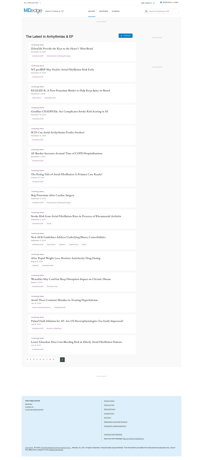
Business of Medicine (54, 328)
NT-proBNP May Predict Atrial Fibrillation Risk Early (62, 69)
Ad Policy (107, 417)
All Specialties (31, 3)
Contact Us (29, 407)
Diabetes (62, 244)
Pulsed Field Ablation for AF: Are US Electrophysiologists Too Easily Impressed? (77, 321)
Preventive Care (52, 286)
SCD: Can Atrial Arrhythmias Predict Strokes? (57, 132)
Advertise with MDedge (113, 434)
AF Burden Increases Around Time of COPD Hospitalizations (66, 153)
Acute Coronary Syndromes (41, 307)
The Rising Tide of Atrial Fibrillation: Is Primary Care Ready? (66, 174)
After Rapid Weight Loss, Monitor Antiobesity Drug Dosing (65, 258)
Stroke (49, 223)
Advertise (28, 404)
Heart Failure (36, 98)
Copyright (29, 447)
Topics (127, 35)
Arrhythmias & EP (54, 11)
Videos (116, 11)
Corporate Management (34, 409)
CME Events (146, 3)
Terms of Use (109, 405)
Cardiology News (37, 45)
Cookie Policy (109, 413)
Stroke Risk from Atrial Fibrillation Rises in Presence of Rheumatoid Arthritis (76, 216)
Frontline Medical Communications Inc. (55, 447)
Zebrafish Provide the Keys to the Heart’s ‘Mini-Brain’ (62, 48)
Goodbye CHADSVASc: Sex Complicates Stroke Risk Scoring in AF (69, 111)
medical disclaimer (56, 450)
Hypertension (73, 244)
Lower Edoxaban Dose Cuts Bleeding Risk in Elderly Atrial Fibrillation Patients (76, 342)
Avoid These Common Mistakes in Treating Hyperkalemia (64, 300)
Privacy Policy (109, 401)
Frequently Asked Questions (115, 426)
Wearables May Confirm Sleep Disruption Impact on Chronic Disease (71, 279)
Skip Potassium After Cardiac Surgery (52, 195)
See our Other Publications (133, 439)
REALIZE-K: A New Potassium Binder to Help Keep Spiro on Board (70, 90)
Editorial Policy (109, 409)
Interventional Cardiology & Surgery (59, 56)
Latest (91, 11)
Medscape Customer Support (115, 422)
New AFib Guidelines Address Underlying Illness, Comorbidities (68, 237)
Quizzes (104, 11)
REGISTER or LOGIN (170, 2)
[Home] (33, 11)
